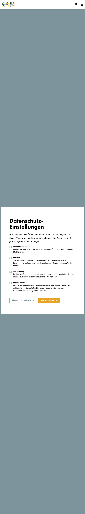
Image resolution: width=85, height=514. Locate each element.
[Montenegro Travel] (8, 4)
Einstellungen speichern (21, 300)
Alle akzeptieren (47, 300)
